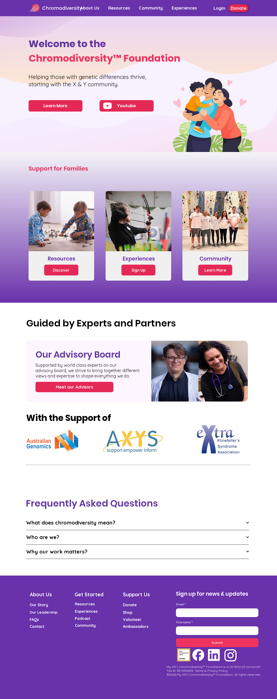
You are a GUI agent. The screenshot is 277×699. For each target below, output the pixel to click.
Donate (130, 604)
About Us (41, 594)
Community (85, 625)
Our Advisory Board (78, 355)
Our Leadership (44, 612)
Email (181, 604)
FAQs (34, 619)
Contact (37, 626)
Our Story (39, 604)
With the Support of (68, 418)
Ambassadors (135, 626)
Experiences (86, 611)
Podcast (82, 618)
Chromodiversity (62, 8)
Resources (85, 603)
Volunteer (132, 619)
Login (219, 8)
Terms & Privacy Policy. (211, 671)
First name (184, 622)
